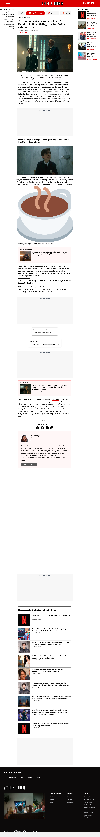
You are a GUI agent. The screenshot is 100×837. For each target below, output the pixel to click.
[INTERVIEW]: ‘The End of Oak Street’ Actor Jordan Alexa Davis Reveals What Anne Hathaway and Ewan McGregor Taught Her (92, 24)
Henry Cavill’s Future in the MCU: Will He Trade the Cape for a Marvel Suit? (92, 34)
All (22, 13)
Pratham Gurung (92, 59)
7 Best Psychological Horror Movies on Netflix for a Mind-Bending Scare (92, 13)
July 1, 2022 (49, 332)
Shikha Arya (24, 32)
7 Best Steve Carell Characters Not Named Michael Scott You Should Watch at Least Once (92, 44)
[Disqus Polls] (45, 494)
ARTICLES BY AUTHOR (29, 464)
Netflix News (27, 17)
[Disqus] (44, 547)
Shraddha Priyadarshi (90, 48)
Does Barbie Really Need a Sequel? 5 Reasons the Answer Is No (91, 55)
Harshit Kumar (91, 39)
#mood (54, 330)
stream (68, 414)
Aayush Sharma (91, 28)
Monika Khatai (91, 18)
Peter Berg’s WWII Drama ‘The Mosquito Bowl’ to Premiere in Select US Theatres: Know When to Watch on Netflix (51, 685)
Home (8, 3)
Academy (55, 399)
